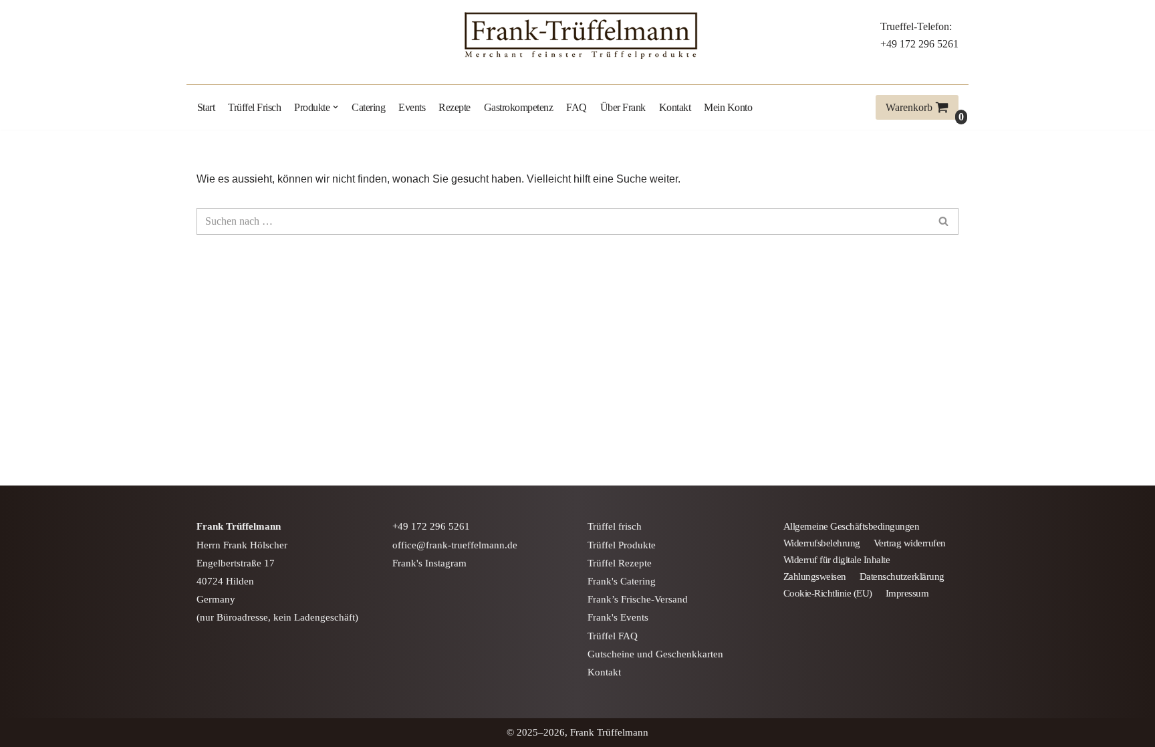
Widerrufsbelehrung (821, 543)
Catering (368, 107)
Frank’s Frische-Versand (638, 599)
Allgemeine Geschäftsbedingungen (851, 526)
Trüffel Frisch (254, 107)
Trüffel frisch (615, 526)
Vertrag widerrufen (910, 543)
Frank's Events (618, 617)
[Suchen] (943, 221)
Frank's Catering (622, 581)
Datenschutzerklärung (902, 576)
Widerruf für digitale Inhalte (836, 559)
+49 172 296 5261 (919, 43)
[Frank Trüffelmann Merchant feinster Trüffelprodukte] (577, 35)
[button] (335, 107)
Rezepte (454, 107)
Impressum (907, 593)
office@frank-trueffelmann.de (454, 545)
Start (206, 107)
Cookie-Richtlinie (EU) (827, 593)
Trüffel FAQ (613, 636)
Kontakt (675, 107)
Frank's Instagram (429, 563)
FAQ (576, 107)
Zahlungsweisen (814, 576)
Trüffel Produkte (622, 545)
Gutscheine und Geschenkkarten (655, 654)
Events (411, 107)
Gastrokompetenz (518, 107)
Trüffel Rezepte (620, 563)
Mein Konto (728, 107)
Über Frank (623, 107)
